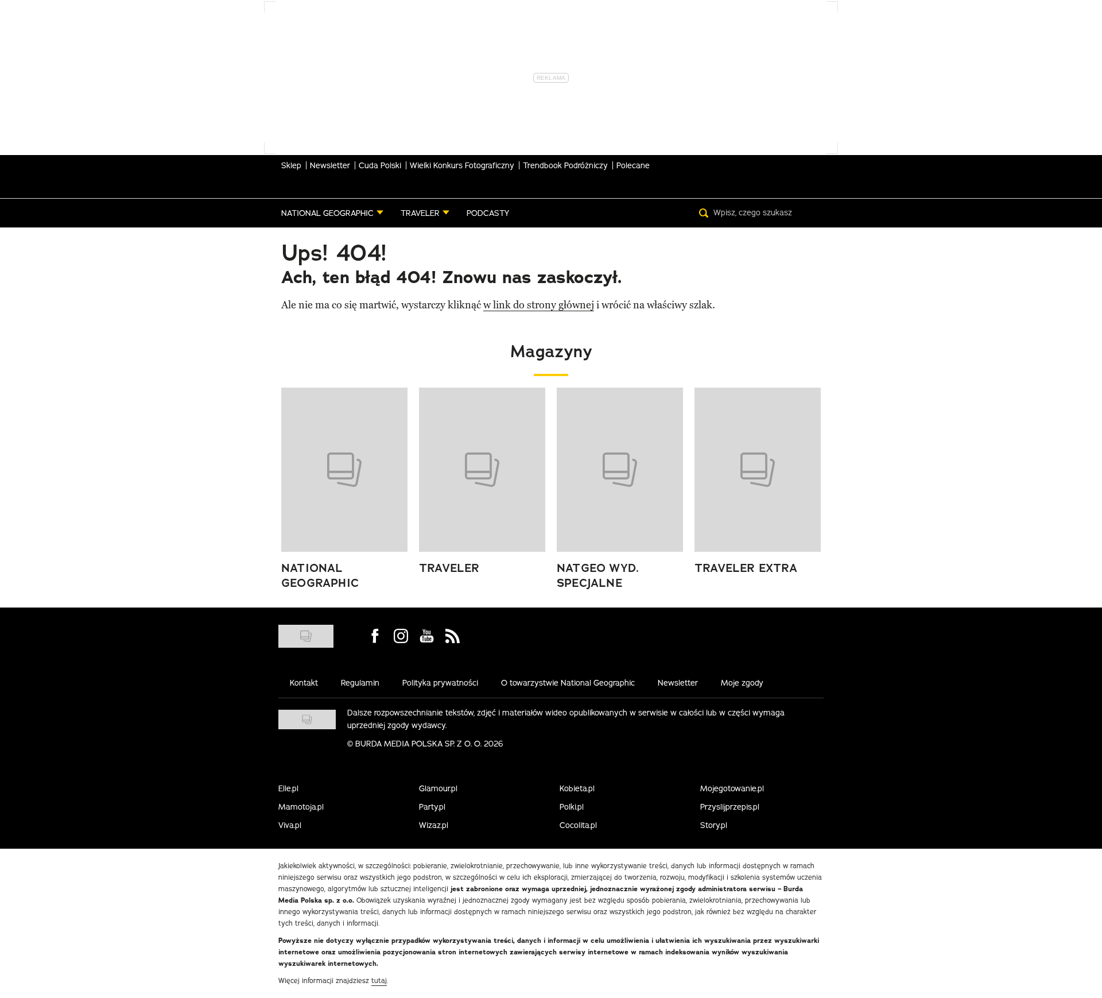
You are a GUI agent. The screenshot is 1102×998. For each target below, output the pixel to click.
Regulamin (360, 683)
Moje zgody (742, 683)
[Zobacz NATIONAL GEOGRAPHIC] (344, 470)
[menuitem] (332, 213)
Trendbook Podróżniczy (565, 165)
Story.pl (713, 825)
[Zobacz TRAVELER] (482, 470)
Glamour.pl (438, 788)
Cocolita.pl (578, 825)
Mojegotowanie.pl (732, 788)
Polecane (633, 165)
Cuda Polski (380, 165)
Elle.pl (288, 788)
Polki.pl (572, 807)
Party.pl (432, 807)
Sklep (291, 165)
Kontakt (304, 683)
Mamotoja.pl (301, 807)
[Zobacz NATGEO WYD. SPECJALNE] (620, 470)
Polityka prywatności (440, 683)
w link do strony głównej (538, 305)
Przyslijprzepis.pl (729, 807)
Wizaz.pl (433, 825)
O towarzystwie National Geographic (568, 683)
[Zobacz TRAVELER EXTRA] (757, 470)
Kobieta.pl (577, 788)
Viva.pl (289, 825)
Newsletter (330, 165)
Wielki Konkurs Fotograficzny (462, 165)
